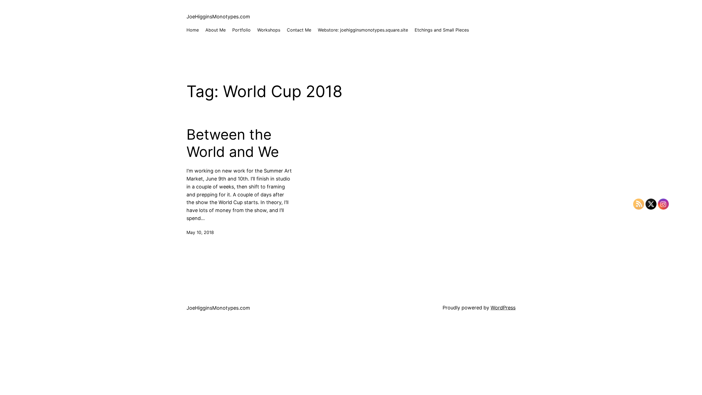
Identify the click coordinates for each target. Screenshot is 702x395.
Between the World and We (232, 143)
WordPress (503, 308)
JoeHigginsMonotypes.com (218, 16)
